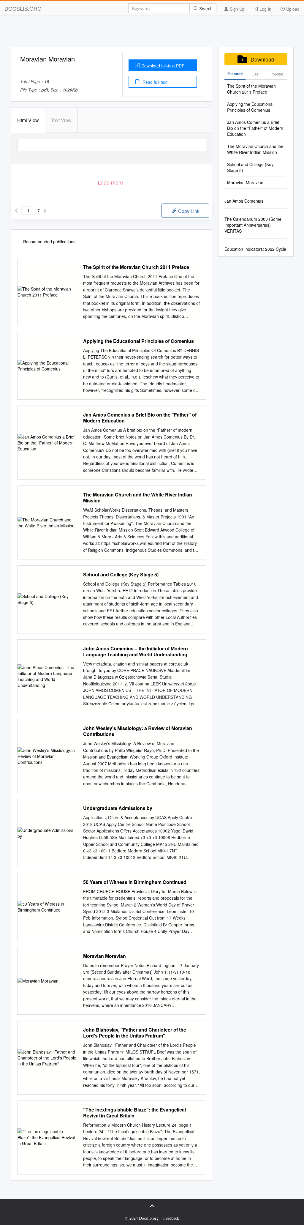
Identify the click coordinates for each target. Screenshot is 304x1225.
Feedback (171, 1218)
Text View (61, 120)
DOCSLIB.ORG (23, 8)
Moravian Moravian (104, 956)
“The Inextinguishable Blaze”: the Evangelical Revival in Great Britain (134, 1113)
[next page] (44, 210)
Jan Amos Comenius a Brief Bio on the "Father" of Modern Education (140, 418)
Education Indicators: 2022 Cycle (255, 249)
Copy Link (188, 211)
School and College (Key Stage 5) (121, 575)
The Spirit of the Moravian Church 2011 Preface (136, 267)
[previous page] (16, 210)
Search (205, 8)
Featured (235, 73)
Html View (28, 120)
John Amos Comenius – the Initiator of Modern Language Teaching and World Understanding (135, 652)
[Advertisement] (152, 33)
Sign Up (237, 9)
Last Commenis (256, 75)
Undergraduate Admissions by (117, 808)
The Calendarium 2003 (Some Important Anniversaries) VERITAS (252, 225)
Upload (292, 9)
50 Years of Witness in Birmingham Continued (134, 882)
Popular (276, 73)
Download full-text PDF (162, 66)
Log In (264, 9)
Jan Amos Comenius (243, 201)
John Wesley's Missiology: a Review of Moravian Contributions (137, 731)
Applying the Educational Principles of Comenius (138, 341)
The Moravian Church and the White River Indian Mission (137, 498)
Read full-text (154, 82)
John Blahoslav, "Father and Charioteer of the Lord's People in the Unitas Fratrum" (134, 1033)
